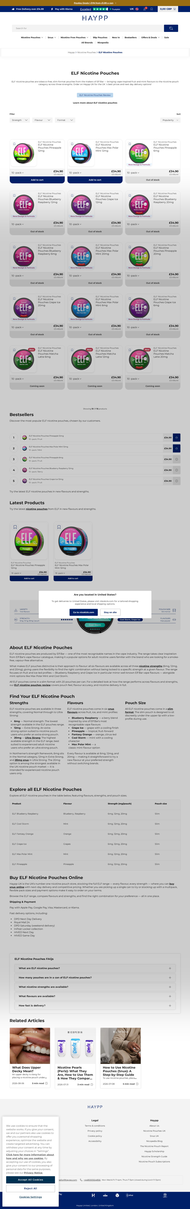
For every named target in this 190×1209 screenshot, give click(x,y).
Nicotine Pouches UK (154, 1131)
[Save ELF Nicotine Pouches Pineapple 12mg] (14, 144)
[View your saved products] (151, 9)
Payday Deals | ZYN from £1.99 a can (93, 3)
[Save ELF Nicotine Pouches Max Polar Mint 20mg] (72, 247)
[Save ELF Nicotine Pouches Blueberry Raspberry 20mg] (130, 195)
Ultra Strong (32, 737)
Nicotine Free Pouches (73, 37)
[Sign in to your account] (144, 9)
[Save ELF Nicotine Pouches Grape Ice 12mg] (72, 195)
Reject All (30, 1188)
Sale (166, 37)
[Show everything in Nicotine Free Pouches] (87, 37)
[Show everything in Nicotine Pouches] (42, 37)
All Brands (87, 42)
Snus (50, 37)
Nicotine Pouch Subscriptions (154, 1161)
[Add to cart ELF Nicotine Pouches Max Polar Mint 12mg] (176, 448)
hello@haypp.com (67, 1180)
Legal (94, 1120)
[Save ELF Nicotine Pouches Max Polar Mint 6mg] (72, 298)
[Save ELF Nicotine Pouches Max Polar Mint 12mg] (72, 144)
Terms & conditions (95, 1125)
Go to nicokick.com (83, 612)
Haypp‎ (71, 52)
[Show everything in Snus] (55, 37)
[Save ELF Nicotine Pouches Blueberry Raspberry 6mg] (14, 247)
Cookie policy (95, 1136)
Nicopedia (103, 42)
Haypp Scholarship (154, 1151)
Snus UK (154, 1136)
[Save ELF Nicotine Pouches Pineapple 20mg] (130, 247)
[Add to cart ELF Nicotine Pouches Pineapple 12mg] (176, 438)
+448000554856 (92, 1180)
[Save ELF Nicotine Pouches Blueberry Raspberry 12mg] (14, 195)
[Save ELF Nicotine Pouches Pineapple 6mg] (130, 144)
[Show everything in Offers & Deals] (159, 37)
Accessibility (95, 1141)
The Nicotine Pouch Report (154, 1146)
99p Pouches (100, 37)
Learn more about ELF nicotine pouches (95, 102)
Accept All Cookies (30, 1179)
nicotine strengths (150, 666)
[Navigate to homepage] (95, 1105)
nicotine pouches (37, 509)
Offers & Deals (149, 37)
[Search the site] (171, 28)
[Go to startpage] (95, 18)
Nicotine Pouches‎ (86, 52)
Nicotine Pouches (30, 37)
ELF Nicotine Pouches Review (95, 95)
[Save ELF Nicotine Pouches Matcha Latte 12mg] (72, 350)
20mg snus (22, 760)
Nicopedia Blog (154, 1141)
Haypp (154, 1120)
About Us (154, 1125)
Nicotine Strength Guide (154, 1156)
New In (116, 37)
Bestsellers (131, 37)
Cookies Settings (30, 1197)
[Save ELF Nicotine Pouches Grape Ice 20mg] (14, 298)
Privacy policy (95, 1131)
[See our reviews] (100, 9)
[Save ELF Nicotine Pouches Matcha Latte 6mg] (14, 350)
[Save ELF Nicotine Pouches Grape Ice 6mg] (130, 298)
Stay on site (110, 612)
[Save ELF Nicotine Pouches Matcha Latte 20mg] (130, 350)
